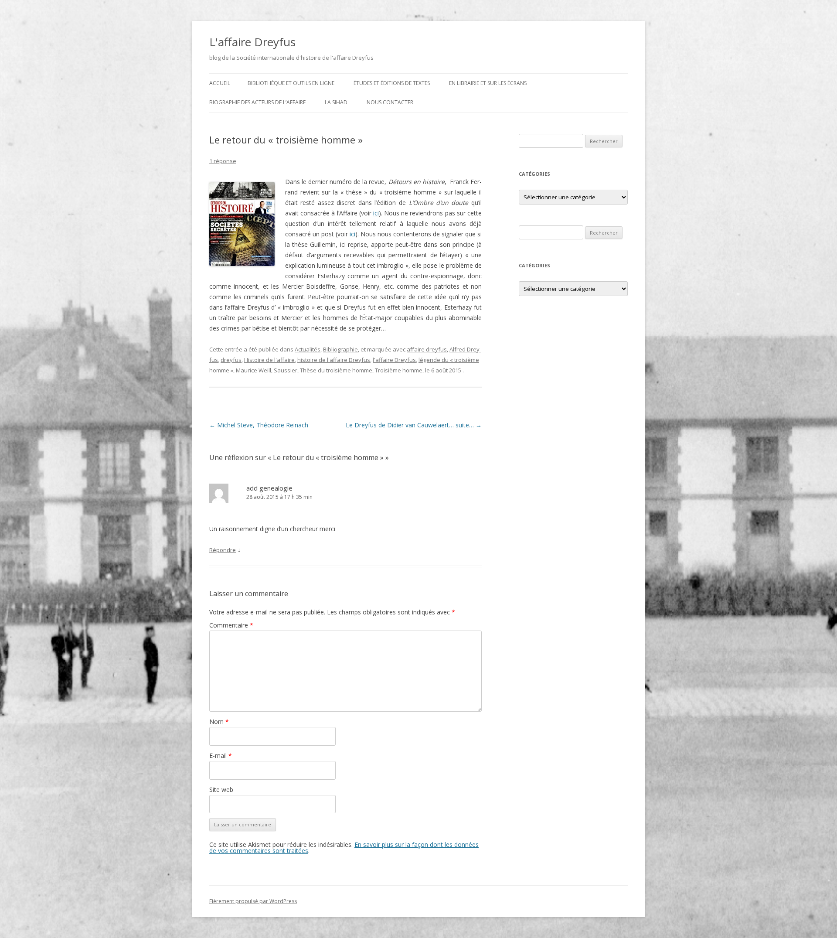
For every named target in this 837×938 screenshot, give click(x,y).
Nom (219, 721)
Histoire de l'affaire (269, 360)
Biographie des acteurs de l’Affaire (257, 102)
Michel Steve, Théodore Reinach (258, 425)
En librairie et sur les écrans (488, 83)
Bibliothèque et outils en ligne (291, 83)
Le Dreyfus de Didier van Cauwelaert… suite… (414, 425)
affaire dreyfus (427, 349)
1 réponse (222, 161)
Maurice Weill (253, 370)
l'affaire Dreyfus (394, 360)
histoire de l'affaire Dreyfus (333, 360)
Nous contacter (390, 102)
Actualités (307, 349)
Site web (221, 789)
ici (376, 213)
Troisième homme (398, 370)
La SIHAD (336, 102)
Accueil (219, 83)
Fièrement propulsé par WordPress (253, 901)
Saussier (285, 370)
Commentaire (231, 625)
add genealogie (269, 488)
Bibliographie (340, 349)
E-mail (220, 755)
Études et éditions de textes (392, 83)
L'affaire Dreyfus (252, 42)
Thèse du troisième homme (336, 370)
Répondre (222, 550)
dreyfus (231, 360)
